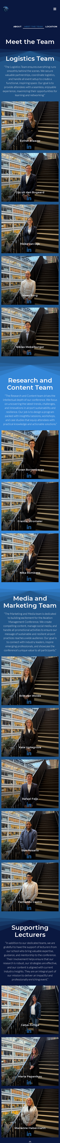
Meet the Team (33, 26)
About (17, 26)
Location (51, 26)
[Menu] (54, 9)
